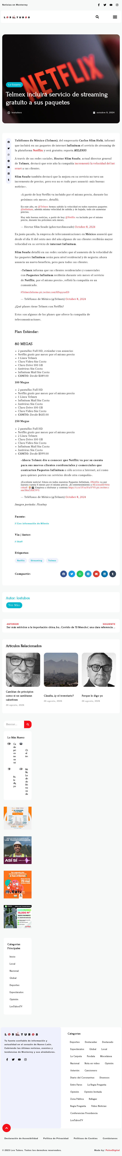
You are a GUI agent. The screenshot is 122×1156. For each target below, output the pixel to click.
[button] (97, 16)
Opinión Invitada (93, 1092)
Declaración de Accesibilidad (21, 1138)
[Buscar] (28, 724)
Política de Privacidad (56, 1138)
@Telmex (43, 206)
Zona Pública (77, 1099)
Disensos (105, 1077)
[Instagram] (117, 5)
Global (13, 978)
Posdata (91, 1056)
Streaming (36, 560)
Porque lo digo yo (92, 695)
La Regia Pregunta (96, 1085)
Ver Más (14, 605)
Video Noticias (99, 1106)
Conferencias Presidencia (84, 1113)
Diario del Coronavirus (82, 1077)
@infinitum (27, 209)
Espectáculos (17, 992)
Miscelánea (106, 1056)
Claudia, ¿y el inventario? (59, 695)
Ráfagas (93, 1099)
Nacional (14, 971)
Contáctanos (110, 1138)
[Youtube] (111, 5)
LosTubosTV (16, 1006)
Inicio (12, 956)
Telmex (52, 560)
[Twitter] (105, 5)
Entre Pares (76, 1085)
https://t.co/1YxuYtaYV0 (82, 487)
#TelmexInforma (30, 292)
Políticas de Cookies (86, 1138)
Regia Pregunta (78, 1106)
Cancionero (91, 1070)
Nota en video (92, 1063)
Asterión (74, 1070)
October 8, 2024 (85, 226)
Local (12, 964)
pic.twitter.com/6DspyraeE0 (54, 292)
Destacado (107, 1042)
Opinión (14, 999)
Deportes (14, 985)
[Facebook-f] (98, 5)
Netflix (38, 150)
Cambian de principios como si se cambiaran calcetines (19, 695)
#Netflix (94, 482)
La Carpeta (14, 84)
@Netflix (70, 217)
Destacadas (91, 1042)
